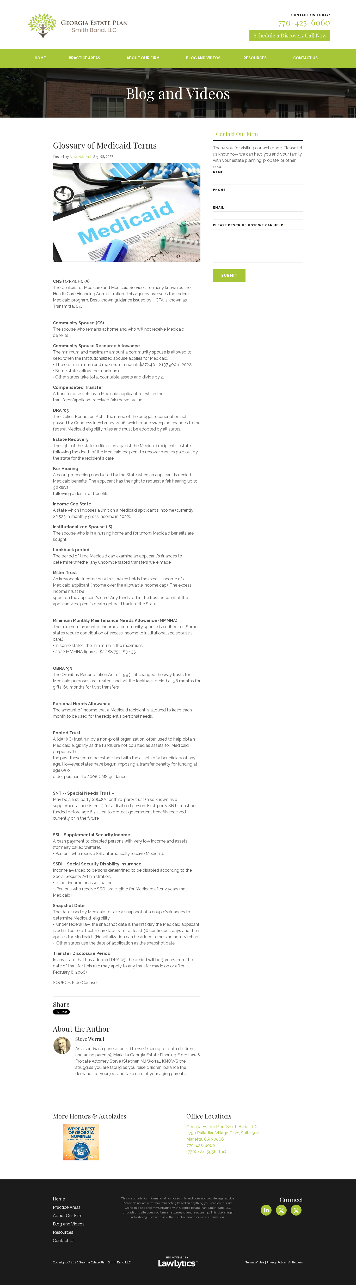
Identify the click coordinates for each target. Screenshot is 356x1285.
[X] (281, 1210)
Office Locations (208, 1116)
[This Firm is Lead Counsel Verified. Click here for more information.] (132, 1143)
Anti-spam (295, 1262)
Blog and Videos (203, 58)
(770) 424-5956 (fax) (206, 1151)
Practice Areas (84, 58)
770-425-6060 (304, 22)
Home (40, 58)
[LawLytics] (178, 1262)
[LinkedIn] (266, 1210)
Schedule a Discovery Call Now (290, 35)
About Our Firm (143, 58)
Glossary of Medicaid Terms (105, 145)
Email (220, 207)
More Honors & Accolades (89, 1116)
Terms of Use (254, 1262)
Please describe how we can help (249, 225)
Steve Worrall (80, 157)
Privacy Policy (276, 1262)
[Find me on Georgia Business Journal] (81, 1142)
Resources (255, 58)
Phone (220, 190)
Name (219, 172)
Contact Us (305, 58)
